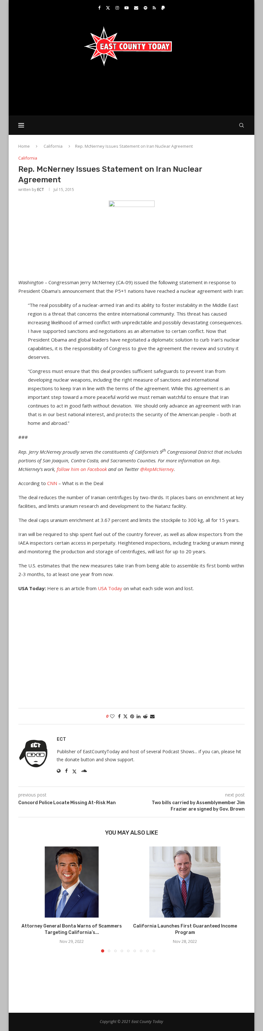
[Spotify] (145, 8)
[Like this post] (112, 716)
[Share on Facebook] (119, 716)
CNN (52, 483)
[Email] (136, 8)
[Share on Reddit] (145, 716)
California (53, 146)
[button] (26, 899)
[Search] (241, 125)
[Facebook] (99, 8)
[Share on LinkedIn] (138, 716)
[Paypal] (163, 8)
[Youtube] (126, 8)
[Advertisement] (131, 90)
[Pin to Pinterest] (132, 716)
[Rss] (154, 8)
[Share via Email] (152, 716)
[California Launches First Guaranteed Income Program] (185, 882)
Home (24, 146)
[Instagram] (117, 8)
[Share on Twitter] (125, 716)
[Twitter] (108, 8)
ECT (40, 189)
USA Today (110, 588)
